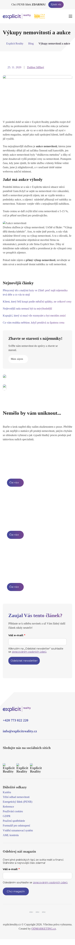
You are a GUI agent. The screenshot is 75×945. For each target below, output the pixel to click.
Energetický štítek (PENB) (17, 801)
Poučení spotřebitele (14, 820)
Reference (8, 806)
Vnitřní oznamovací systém (18, 830)
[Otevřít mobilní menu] (70, 16)
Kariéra (7, 792)
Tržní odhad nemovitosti (16, 796)
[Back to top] (64, 915)
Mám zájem (17, 359)
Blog (31, 43)
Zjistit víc (56, 4)
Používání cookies (13, 811)
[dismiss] (72, 3)
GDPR (6, 816)
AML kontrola (11, 835)
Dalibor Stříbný (35, 67)
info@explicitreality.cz (20, 731)
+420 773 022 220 (15, 720)
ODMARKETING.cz (43, 928)
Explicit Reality (14, 43)
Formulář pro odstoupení (16, 825)
